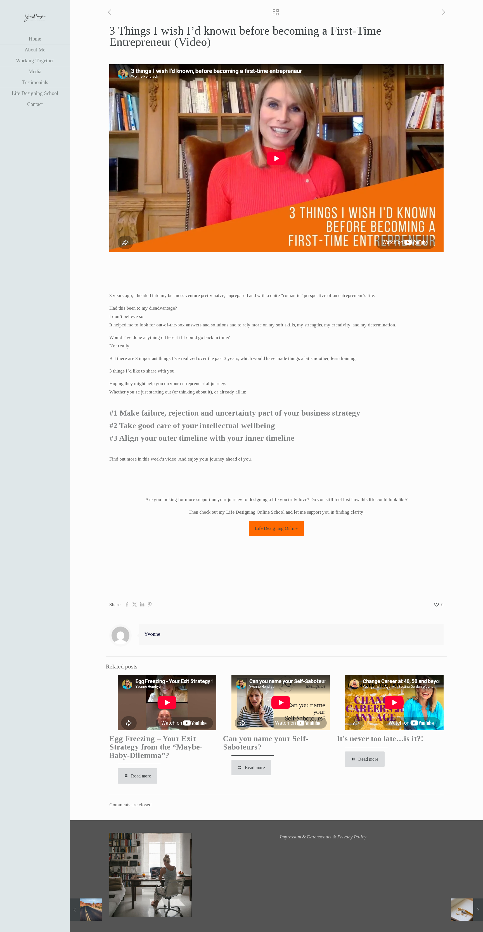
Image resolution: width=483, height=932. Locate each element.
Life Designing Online (276, 528)
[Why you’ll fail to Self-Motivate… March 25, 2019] (467, 909)
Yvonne (152, 634)
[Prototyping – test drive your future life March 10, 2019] (86, 909)
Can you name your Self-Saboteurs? (265, 742)
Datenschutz (319, 836)
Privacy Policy (351, 836)
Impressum (290, 836)
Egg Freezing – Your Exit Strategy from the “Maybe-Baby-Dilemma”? (155, 747)
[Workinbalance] (35, 16)
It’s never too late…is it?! (380, 738)
